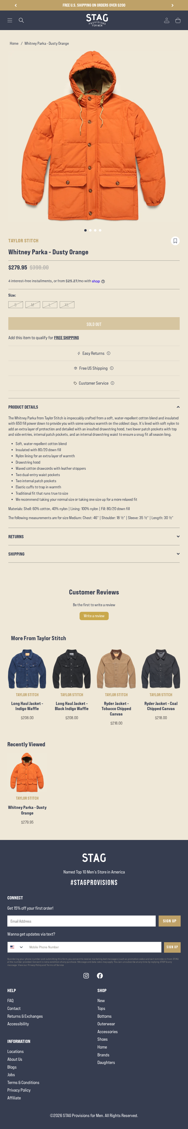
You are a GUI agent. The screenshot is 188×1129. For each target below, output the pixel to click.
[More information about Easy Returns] (108, 353)
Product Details (23, 407)
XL (67, 304)
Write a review (94, 616)
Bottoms (104, 1016)
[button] (172, 5)
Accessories (107, 1031)
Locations (15, 1051)
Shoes (102, 1039)
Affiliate (14, 1097)
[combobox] (16, 947)
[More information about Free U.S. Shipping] (112, 368)
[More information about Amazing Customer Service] (112, 383)
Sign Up (169, 920)
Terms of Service (55, 965)
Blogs (12, 1067)
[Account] (166, 20)
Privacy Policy (19, 1090)
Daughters (106, 1062)
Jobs (11, 1074)
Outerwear (106, 1023)
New (101, 1000)
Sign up (172, 947)
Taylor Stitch (23, 240)
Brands (103, 1054)
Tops (101, 1008)
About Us (14, 1059)
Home (14, 43)
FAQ (10, 1000)
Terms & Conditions (23, 1082)
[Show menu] (9, 20)
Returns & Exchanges (25, 1016)
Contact (14, 1008)
